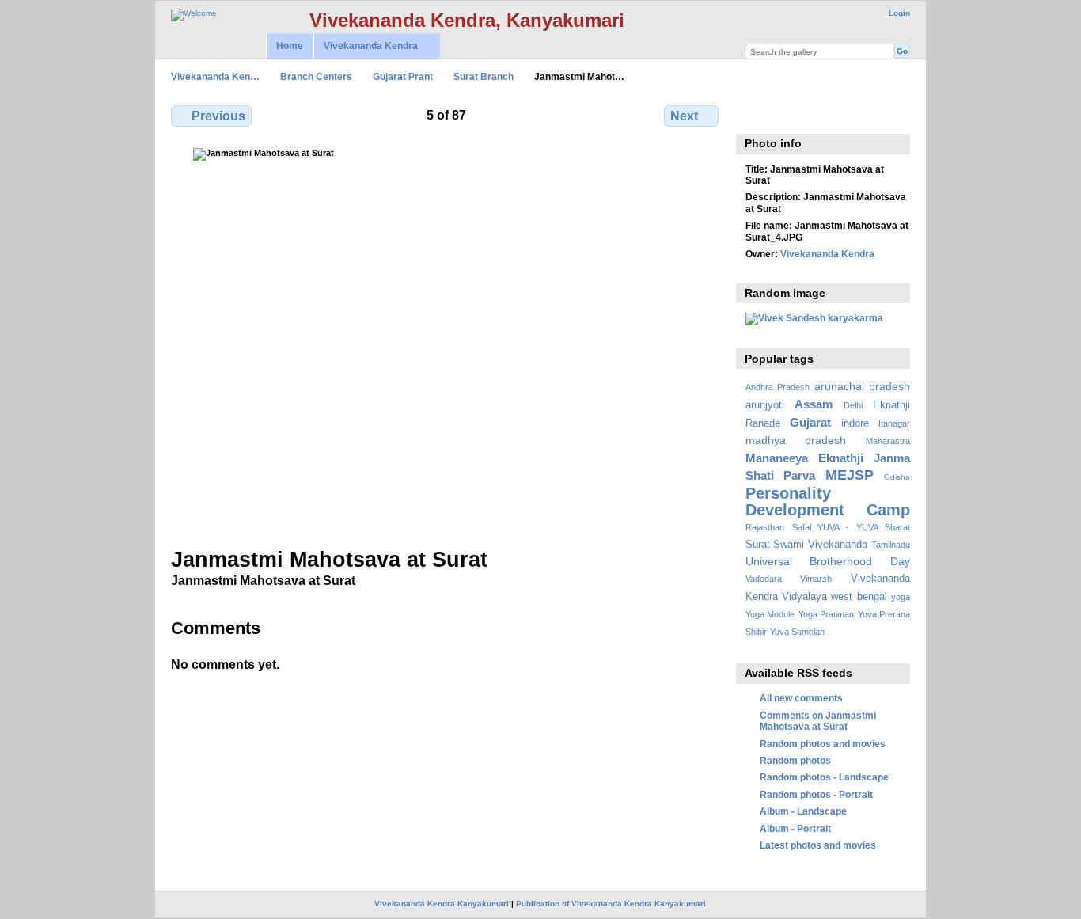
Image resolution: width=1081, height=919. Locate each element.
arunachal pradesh (862, 386)
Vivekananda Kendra (365, 46)
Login (899, 13)
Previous (218, 116)
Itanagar (894, 423)
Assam (814, 404)
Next (684, 116)
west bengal (858, 596)
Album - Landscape (803, 811)
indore (855, 423)
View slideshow (788, 114)
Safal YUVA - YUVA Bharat (851, 527)
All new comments (801, 698)
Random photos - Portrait (816, 794)
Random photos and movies (823, 744)
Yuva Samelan (797, 631)
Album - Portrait (795, 828)
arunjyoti (764, 405)
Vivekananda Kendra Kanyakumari (441, 903)
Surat (757, 544)
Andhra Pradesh (777, 387)
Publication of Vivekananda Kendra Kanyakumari (611, 903)
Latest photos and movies (818, 845)
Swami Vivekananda (820, 544)
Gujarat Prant (403, 76)
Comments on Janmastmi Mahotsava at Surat (818, 720)
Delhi (853, 405)
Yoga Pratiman (826, 614)
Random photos (795, 760)
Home (289, 45)
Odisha (897, 477)
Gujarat (810, 422)
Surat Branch (483, 76)
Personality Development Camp (827, 501)
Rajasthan (764, 527)
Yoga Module (770, 614)
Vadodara (763, 578)
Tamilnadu (890, 544)
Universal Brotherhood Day (827, 561)
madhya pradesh (796, 440)
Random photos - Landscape (824, 777)
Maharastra (888, 441)
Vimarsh (816, 578)
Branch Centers (316, 76)
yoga (900, 597)
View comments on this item (754, 114)
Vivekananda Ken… (215, 76)
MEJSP (849, 474)
